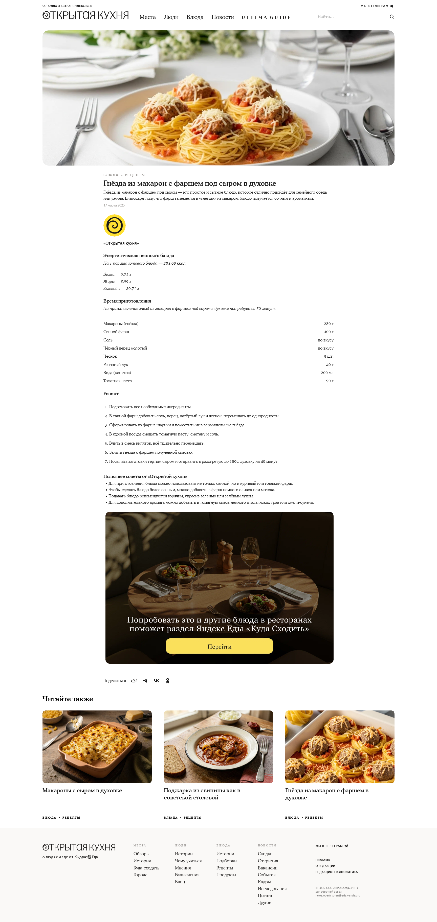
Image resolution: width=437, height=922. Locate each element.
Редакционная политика (337, 872)
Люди (171, 17)
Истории (142, 861)
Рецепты (135, 175)
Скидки (265, 854)
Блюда (195, 17)
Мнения (183, 868)
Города (140, 875)
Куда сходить (146, 868)
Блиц (180, 882)
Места (148, 17)
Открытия (268, 861)
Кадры (264, 882)
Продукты (226, 875)
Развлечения (187, 875)
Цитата (265, 896)
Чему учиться (188, 861)
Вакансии (267, 868)
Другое (264, 903)
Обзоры (141, 854)
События (267, 875)
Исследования (272, 889)
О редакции (325, 866)
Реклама (323, 860)
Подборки (226, 861)
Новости (223, 17)
